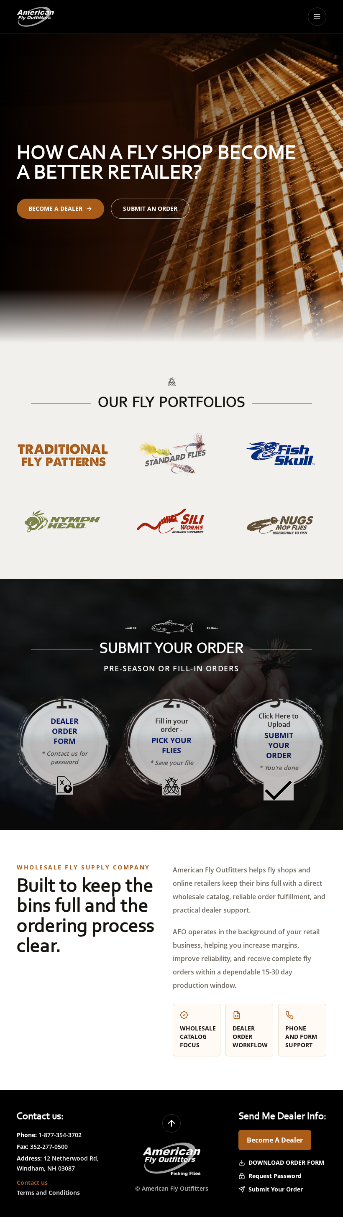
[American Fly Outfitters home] (35, 17)
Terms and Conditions (48, 1193)
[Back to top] (171, 1123)
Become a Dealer (55, 208)
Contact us (32, 1182)
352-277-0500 (49, 1147)
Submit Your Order (275, 1189)
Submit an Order (150, 208)
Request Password (275, 1176)
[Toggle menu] (317, 17)
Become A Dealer (275, 1140)
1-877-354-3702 (60, 1135)
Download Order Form (286, 1162)
